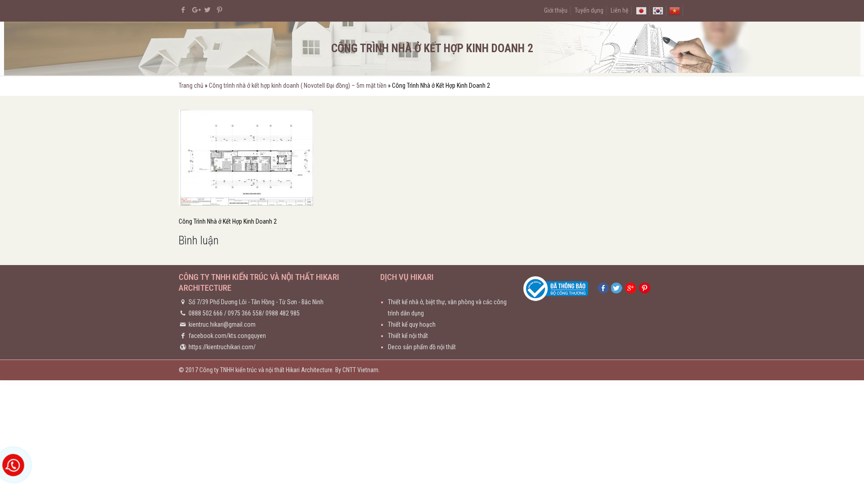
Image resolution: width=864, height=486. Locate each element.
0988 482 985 (283, 313)
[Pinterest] (220, 10)
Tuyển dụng (589, 10)
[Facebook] (183, 10)
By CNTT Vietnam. (357, 370)
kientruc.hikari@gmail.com (222, 324)
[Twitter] (207, 10)
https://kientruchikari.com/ (222, 347)
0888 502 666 (206, 313)
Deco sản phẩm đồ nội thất (422, 347)
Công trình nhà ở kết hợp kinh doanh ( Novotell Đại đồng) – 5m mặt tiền (298, 85)
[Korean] (657, 10)
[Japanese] (641, 10)
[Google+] (195, 10)
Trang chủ (191, 85)
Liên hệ (620, 10)
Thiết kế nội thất (408, 335)
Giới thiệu (555, 10)
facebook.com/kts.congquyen (227, 335)
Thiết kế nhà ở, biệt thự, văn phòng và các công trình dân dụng (447, 307)
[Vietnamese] (674, 10)
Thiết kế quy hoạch (412, 324)
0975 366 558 (245, 313)
